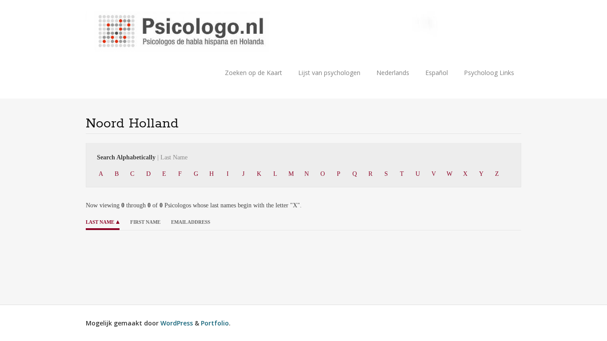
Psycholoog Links (489, 72)
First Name (145, 222)
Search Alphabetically (142, 157)
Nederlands (392, 72)
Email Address (190, 222)
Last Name (100, 222)
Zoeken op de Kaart (253, 72)
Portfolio (215, 323)
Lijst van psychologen (329, 72)
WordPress (176, 323)
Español (436, 72)
